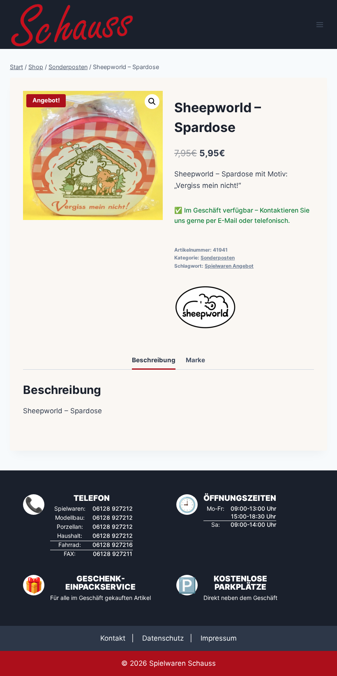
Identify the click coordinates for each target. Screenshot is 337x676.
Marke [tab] (195, 360)
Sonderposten (218, 258)
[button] (152, 101)
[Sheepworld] (205, 307)
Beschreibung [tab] (153, 360)
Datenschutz (163, 638)
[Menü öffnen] (319, 24)
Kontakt (112, 638)
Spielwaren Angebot (229, 266)
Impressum (219, 638)
